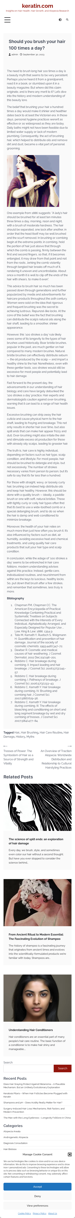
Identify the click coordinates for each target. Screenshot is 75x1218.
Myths (30, 736)
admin (15, 54)
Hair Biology (10, 1149)
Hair (17, 732)
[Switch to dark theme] (60, 20)
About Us (52, 1213)
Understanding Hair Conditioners (31, 1030)
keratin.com (37, 6)
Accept (37, 1186)
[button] (70, 1154)
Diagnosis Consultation (15, 1143)
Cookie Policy (24, 1213)
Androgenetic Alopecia (15, 1137)
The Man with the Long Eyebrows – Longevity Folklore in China (37, 1117)
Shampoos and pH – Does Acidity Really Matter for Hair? (32, 1102)
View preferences (37, 1205)
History (20, 736)
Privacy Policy (39, 1213)
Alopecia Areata (11, 1131)
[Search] (67, 19)
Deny (37, 1196)
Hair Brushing (29, 732)
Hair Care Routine (51, 732)
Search (8, 1062)
